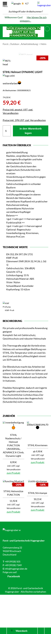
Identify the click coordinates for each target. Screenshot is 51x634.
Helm (43, 43)
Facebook (13, 576)
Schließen (47, 28)
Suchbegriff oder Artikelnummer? (25, 11)
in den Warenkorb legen (31, 130)
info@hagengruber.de (15, 568)
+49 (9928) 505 (12, 561)
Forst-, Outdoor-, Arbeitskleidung (20, 43)
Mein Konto (3, 631)
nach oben (47, 631)
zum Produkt (13, 472)
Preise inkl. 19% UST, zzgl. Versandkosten (24, 120)
